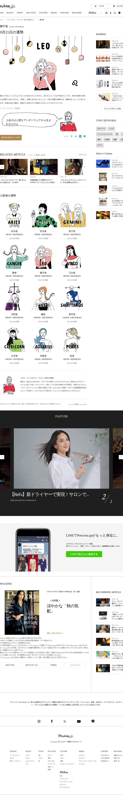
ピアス (100, 145)
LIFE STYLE (52, 751)
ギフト (50, 755)
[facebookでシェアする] (71, 136)
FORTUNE (104, 751)
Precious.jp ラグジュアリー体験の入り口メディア (66, 742)
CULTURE (63, 751)
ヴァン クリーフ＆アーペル (87, 761)
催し (39, 755)
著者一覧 (117, 761)
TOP (1, 20)
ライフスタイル (65, 787)
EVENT (40, 751)
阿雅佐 (76, 404)
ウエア (12, 758)
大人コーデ (101, 129)
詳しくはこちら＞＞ (55, 633)
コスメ (27, 758)
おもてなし (51, 761)
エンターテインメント (67, 764)
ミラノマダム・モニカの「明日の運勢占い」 (21, 20)
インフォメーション (66, 782)
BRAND (81, 751)
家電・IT (50, 767)
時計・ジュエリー (15, 761)
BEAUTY (28, 751)
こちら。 (40, 638)
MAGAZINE (118, 751)
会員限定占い (105, 761)
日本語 (107, 140)
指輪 (115, 140)
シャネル (82, 764)
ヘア (26, 764)
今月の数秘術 (105, 758)
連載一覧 (117, 758)
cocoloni (83, 404)
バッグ (111, 129)
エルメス (82, 758)
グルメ (40, 758)
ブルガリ (82, 755)
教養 (61, 761)
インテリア (51, 764)
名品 (61, 776)
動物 (49, 758)
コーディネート (15, 755)
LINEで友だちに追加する (84, 554)
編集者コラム (118, 755)
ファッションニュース (105, 134)
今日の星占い (105, 755)
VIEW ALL (82, 154)
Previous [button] (2, 167)
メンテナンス (29, 761)
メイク (27, 755)
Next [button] (84, 167)
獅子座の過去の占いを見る (10, 137)
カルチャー (63, 785)
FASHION (13, 751)
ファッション (64, 779)
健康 (49, 770)
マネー (62, 758)
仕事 (61, 755)
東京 (99, 140)
